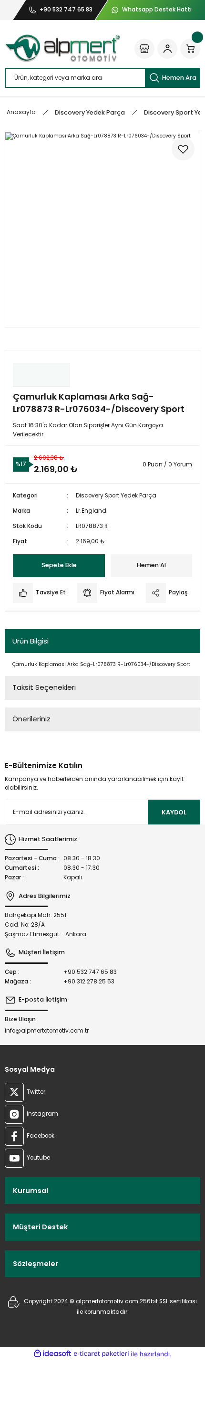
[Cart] (190, 49)
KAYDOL (174, 812)
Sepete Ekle (59, 565)
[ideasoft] (52, 1354)
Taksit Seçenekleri (44, 687)
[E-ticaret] (101, 1354)
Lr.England (91, 511)
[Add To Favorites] (183, 148)
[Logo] (62, 48)
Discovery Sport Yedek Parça (116, 495)
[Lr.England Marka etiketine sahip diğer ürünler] (41, 375)
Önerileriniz (31, 719)
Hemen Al (151, 565)
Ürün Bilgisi (30, 641)
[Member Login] (167, 49)
